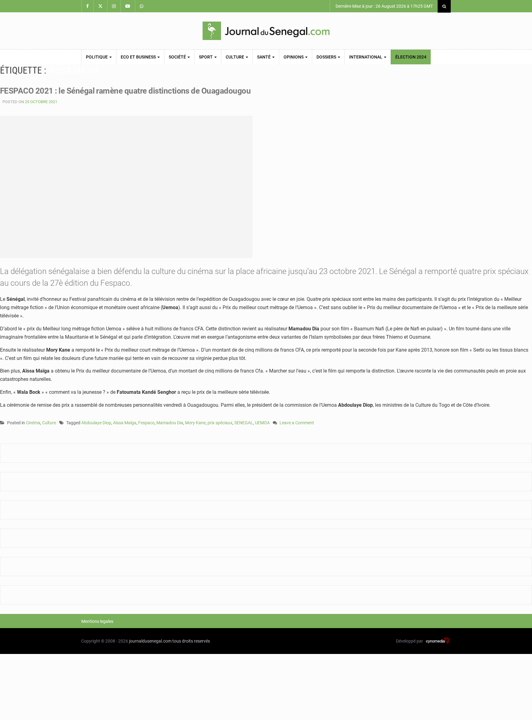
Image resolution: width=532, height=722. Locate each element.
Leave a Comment (297, 423)
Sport (206, 56)
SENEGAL (243, 422)
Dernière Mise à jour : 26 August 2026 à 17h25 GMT (384, 6)
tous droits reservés (191, 641)
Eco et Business (139, 56)
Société (178, 56)
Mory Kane (195, 422)
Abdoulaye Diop (96, 422)
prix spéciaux (220, 422)
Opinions (294, 56)
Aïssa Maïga (124, 422)
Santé (264, 56)
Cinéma (33, 422)
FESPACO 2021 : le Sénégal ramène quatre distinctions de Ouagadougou (125, 90)
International (366, 56)
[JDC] (266, 31)
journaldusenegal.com (150, 641)
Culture (235, 56)
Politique (97, 56)
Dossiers (326, 56)
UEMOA (262, 422)
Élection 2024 (410, 56)
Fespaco (146, 422)
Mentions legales (97, 621)
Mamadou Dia (169, 422)
